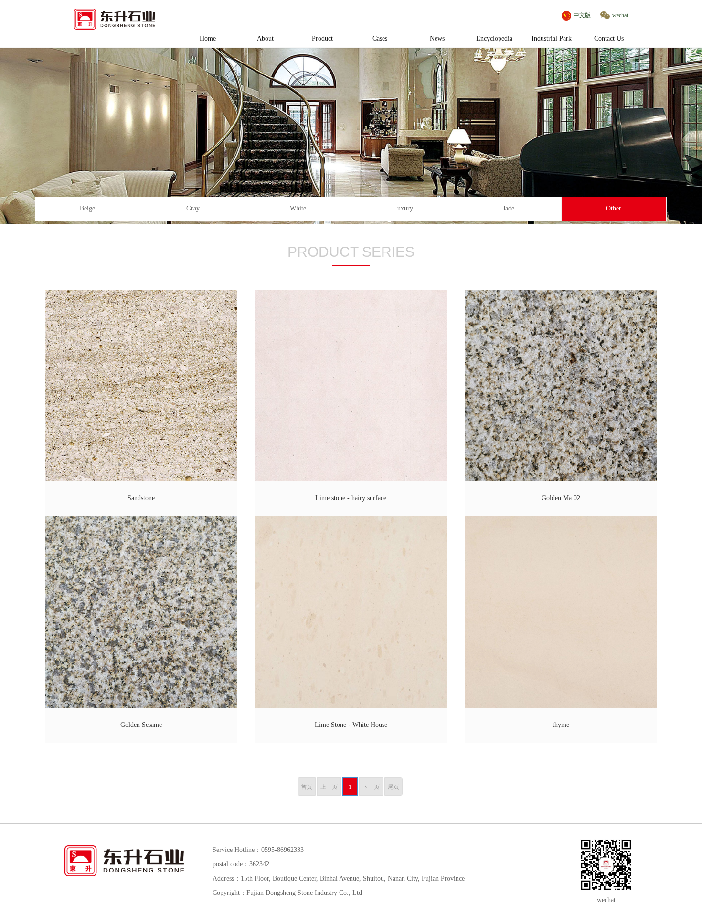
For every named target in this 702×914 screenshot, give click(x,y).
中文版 (582, 15)
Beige (87, 208)
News (437, 38)
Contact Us (609, 38)
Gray (193, 208)
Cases (379, 38)
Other (613, 208)
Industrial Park (552, 38)
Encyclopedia (494, 38)
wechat (620, 15)
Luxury (403, 208)
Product (322, 38)
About (265, 38)
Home (208, 38)
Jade (508, 208)
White (298, 208)
